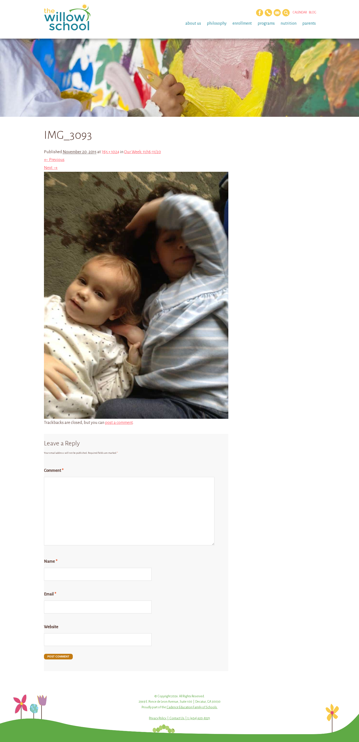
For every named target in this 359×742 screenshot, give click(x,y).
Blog (312, 12)
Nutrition (288, 23)
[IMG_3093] (136, 414)
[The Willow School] (75, 17)
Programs (266, 23)
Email (50, 594)
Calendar (300, 12)
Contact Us (176, 718)
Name (50, 561)
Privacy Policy (157, 718)
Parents (309, 23)
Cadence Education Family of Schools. (192, 707)
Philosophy (217, 23)
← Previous (54, 160)
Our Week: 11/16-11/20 (142, 152)
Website (51, 627)
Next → (51, 168)
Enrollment (242, 23)
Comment (53, 470)
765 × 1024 (110, 152)
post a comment (119, 422)
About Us (193, 23)
